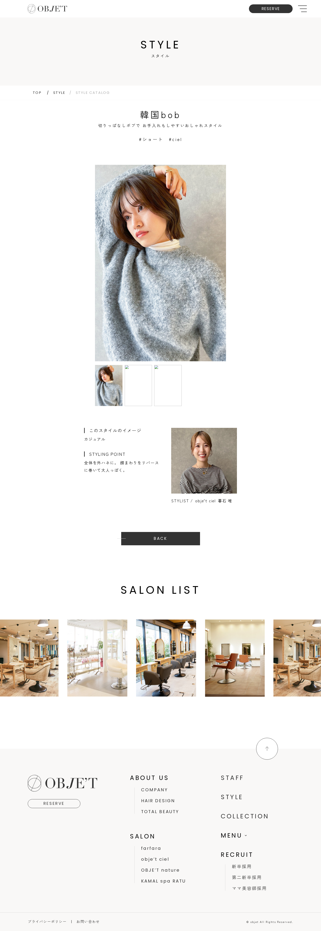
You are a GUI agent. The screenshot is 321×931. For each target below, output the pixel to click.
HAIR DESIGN (158, 801)
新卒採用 (242, 867)
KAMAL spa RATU (163, 881)
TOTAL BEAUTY (160, 812)
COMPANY (154, 790)
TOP (37, 92)
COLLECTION (245, 816)
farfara (151, 848)
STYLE (59, 92)
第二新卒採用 (247, 877)
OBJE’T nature (160, 870)
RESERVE (271, 8)
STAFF (232, 778)
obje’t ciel (155, 859)
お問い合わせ (88, 921)
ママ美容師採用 (249, 888)
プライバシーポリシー (47, 921)
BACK (160, 538)
